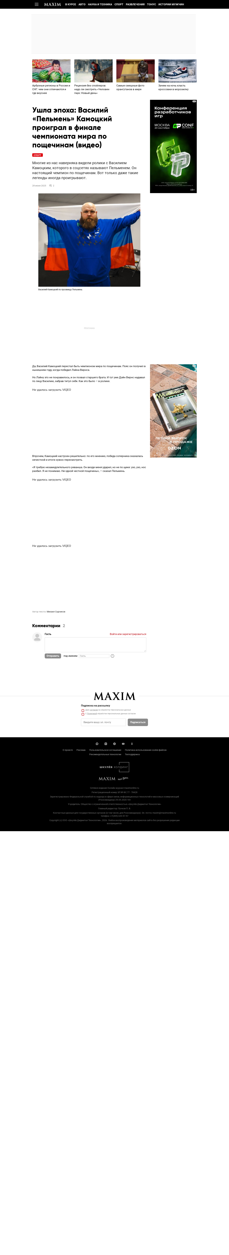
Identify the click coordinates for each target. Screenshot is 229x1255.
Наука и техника (100, 4)
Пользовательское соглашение (105, 750)
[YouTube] (123, 743)
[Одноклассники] (132, 743)
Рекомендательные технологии (105, 754)
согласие (94, 710)
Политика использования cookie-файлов (146, 750)
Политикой (92, 714)
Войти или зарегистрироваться (128, 634)
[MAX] (97, 743)
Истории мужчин (171, 4)
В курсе (70, 4)
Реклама (81, 750)
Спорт (118, 4)
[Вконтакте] (106, 743)
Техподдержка (132, 754)
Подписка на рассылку (95, 705)
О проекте (68, 750)
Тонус (151, 4)
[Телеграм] (114, 743)
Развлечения (135, 4)
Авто (82, 4)
